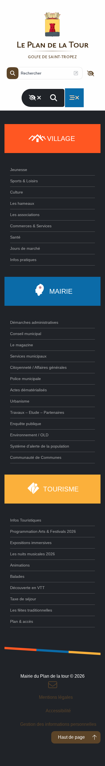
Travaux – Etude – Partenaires (37, 412)
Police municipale (25, 378)
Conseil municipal (25, 333)
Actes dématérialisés (28, 390)
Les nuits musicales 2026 (32, 554)
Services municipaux (28, 356)
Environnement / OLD (29, 435)
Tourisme (61, 489)
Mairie (61, 291)
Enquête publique (25, 423)
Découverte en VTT (27, 587)
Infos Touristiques (25, 520)
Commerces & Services (31, 226)
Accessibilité (58, 710)
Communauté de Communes (35, 457)
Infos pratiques (23, 259)
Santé (15, 237)
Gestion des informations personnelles (58, 724)
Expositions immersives (31, 542)
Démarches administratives (34, 322)
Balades (17, 576)
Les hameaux (22, 203)
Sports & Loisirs (24, 181)
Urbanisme (19, 401)
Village (61, 138)
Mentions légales (56, 697)
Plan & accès (21, 621)
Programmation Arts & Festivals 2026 (43, 531)
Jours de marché (25, 248)
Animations (20, 565)
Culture (16, 192)
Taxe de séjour (23, 599)
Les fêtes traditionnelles (31, 610)
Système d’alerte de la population (39, 446)
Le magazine (21, 345)
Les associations (24, 214)
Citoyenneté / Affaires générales (38, 367)
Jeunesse (18, 169)
